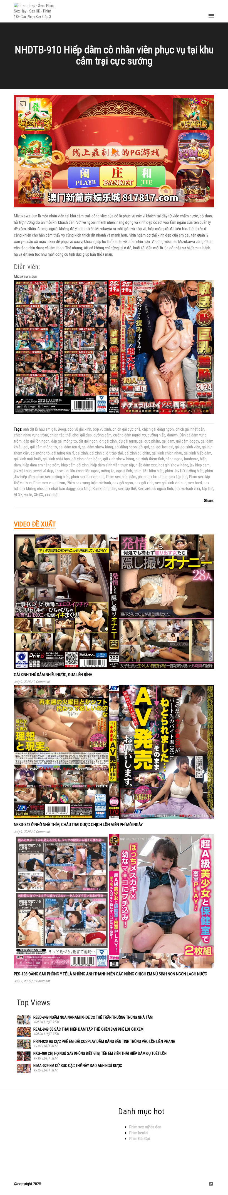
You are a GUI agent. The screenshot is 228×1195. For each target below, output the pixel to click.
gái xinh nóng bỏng (86, 458)
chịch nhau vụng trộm (31, 435)
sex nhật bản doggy (60, 488)
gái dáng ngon (126, 447)
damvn (172, 435)
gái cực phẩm (149, 441)
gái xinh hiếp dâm (197, 453)
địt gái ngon (88, 441)
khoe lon (62, 470)
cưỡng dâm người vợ (129, 435)
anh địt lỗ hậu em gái (39, 429)
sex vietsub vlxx (187, 488)
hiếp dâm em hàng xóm (41, 465)
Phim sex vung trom (49, 482)
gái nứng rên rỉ (62, 453)
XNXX (38, 494)
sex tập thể (127, 488)
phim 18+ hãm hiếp (148, 470)
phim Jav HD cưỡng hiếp (184, 470)
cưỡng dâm (102, 435)
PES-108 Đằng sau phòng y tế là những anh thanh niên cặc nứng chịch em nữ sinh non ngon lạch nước (110, 973)
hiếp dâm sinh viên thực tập (112, 465)
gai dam (168, 441)
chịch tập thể (60, 435)
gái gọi (143, 447)
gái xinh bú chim (137, 453)
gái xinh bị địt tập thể (106, 453)
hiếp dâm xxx (146, 465)
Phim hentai (138, 1132)
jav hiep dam (200, 465)
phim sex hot (148, 476)
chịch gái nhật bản (189, 429)
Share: (209, 500)
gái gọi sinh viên (187, 447)
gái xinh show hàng (118, 458)
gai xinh (82, 453)
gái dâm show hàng (97, 447)
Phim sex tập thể (173, 476)
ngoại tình (124, 470)
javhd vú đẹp (43, 470)
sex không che (31, 488)
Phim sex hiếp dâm (121, 476)
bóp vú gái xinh (79, 429)
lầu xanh (77, 470)
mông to (108, 470)
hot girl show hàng (173, 465)
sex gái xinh (144, 482)
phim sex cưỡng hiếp (53, 476)
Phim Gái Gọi (139, 1138)
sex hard (195, 482)
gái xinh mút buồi (27, 458)
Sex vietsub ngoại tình (155, 488)
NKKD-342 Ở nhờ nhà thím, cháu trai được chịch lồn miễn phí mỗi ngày (78, 824)
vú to (28, 494)
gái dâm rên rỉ (69, 447)
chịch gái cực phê (126, 429)
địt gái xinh (108, 441)
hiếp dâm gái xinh (75, 465)
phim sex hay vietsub (88, 476)
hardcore (191, 458)
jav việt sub (23, 470)
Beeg (62, 429)
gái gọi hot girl (162, 447)
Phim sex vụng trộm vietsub (89, 482)
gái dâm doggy (187, 441)
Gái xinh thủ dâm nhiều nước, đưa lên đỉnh (53, 674)
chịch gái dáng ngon (158, 429)
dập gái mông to (64, 441)
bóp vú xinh (102, 429)
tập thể (207, 488)
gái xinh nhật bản (56, 458)
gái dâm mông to (43, 447)
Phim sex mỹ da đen (145, 1126)
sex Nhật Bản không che (96, 488)
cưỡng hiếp (156, 435)
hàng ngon (174, 458)
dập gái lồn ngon (36, 441)
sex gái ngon (123, 482)
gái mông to (40, 453)
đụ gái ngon (127, 441)
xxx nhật (52, 494)
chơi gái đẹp (82, 435)
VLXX (18, 494)
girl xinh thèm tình (150, 458)
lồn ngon (92, 470)
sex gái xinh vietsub (171, 482)
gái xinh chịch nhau (167, 453)
